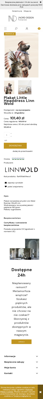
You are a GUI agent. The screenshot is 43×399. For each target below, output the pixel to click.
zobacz (22, 342)
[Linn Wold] (21, 169)
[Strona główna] (21, 19)
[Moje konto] (27, 28)
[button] (5, 28)
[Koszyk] (37, 28)
